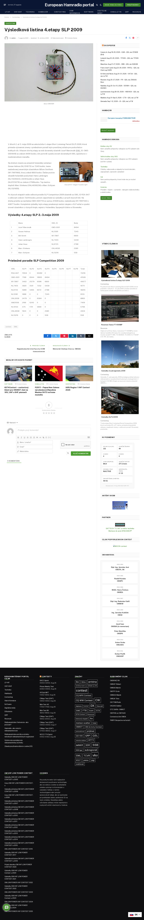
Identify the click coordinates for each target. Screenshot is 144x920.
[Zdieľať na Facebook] (126, 38)
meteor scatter (83, 723)
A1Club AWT (44, 692)
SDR (88, 745)
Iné (101, 177)
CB (96, 686)
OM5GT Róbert (115, 684)
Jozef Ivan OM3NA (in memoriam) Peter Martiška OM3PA (120, 628)
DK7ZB (86, 706)
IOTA (98, 711)
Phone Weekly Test (47, 686)
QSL (95, 735)
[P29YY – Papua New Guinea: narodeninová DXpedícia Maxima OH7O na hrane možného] (49, 373)
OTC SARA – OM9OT (117, 709)
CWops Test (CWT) (47, 698)
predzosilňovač (80, 731)
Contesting (60, 12)
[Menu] (5, 5)
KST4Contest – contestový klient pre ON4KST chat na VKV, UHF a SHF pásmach (16, 390)
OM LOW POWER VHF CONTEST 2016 (18, 849)
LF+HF (7, 12)
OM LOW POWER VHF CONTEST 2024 (18, 902)
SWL (15, 327)
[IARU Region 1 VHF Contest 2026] (79, 373)
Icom (91, 710)
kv (91, 718)
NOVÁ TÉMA (106, 198)
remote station (81, 740)
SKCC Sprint (44, 680)
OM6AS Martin (115, 688)
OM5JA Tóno (114, 699)
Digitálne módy (102, 12)
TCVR (87, 755)
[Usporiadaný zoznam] (30, 437)
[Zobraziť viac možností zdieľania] (138, 38)
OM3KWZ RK (115, 680)
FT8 (85, 710)
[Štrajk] (27, 437)
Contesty (47, 676)
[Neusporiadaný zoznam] (34, 437)
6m (77, 682)
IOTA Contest (80, 714)
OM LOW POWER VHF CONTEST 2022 (18, 882)
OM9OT (79, 727)
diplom (79, 706)
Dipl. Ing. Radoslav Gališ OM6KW (120, 602)
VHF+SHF (18, 12)
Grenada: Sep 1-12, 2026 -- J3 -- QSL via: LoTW (116, 101)
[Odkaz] (43, 437)
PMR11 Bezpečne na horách (120, 720)
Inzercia (103, 187)
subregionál (91, 750)
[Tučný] (18, 437)
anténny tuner (80, 686)
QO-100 (79, 736)
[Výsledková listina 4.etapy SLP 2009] (48, 72)
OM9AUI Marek (115, 695)
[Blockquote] (37, 437)
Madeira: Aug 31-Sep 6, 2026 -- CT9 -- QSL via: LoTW (119, 98)
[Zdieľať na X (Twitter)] (129, 38)
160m (83, 682)
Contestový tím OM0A (118, 717)
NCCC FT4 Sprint (46, 734)
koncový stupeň (82, 719)
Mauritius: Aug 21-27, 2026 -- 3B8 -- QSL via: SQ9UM (119, 64)
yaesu (86, 760)
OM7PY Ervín (115, 691)
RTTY (91, 740)
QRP (127, 12)
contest (8, 327)
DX (92, 705)
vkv (95, 755)
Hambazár (43, 12)
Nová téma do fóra (113, 5)
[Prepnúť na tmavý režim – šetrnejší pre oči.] (100, 5)
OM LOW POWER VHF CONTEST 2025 (18, 911)
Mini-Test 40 (44, 704)
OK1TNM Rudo (115, 702)
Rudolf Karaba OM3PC (120, 580)
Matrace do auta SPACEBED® (120, 531)
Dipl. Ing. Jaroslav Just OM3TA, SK (120, 568)
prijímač (90, 731)
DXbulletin (116, 12)
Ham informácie (75, 12)
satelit (79, 745)
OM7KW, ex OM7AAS (118, 713)
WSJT (78, 760)
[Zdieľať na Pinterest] (133, 38)
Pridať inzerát (133, 5)
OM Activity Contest (93, 727)
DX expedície (109, 45)
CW (97, 700)
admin (14, 38)
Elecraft (100, 706)
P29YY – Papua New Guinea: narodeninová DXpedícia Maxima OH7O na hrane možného (47, 391)
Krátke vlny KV (106, 146)
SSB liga (79, 750)
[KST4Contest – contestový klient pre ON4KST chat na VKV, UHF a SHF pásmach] (18, 373)
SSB (95, 745)
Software (89, 12)
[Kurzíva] (21, 437)
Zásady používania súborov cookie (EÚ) (18, 746)
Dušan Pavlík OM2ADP (120, 655)
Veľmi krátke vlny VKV (109, 156)
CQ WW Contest (84, 700)
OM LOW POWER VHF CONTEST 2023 (18, 892)
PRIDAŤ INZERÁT (108, 130)
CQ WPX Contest (83, 695)
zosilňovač (80, 764)
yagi (92, 760)
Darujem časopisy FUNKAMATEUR (121, 118)
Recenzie (137, 12)
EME (78, 710)
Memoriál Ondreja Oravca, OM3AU (67, 349)
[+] (49, 437)
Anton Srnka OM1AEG (120, 643)
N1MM (94, 723)
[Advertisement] (49, 126)
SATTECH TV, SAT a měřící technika (120, 528)
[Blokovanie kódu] (40, 437)
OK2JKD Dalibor (116, 706)
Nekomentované (58, 38)
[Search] (97, 4)
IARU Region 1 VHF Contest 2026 (78, 388)
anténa (92, 681)
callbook (90, 686)
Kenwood (91, 714)
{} (46, 437)
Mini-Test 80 (44, 710)
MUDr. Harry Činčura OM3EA (120, 591)
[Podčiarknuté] (24, 437)
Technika (30, 12)
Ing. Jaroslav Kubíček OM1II (120, 614)
